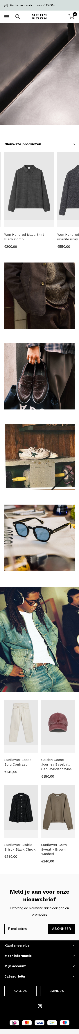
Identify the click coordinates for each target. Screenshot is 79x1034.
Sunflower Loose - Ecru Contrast (19, 762)
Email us (57, 990)
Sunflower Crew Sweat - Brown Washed (54, 849)
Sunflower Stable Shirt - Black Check (20, 847)
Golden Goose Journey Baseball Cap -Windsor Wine (56, 764)
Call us (20, 990)
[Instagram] (40, 1006)
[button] (6, 16)
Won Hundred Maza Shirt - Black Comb (25, 237)
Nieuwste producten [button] (22, 144)
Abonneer (61, 929)
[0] (71, 16)
